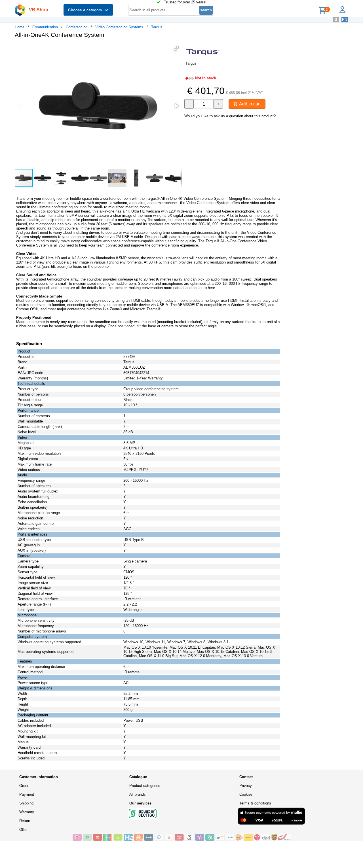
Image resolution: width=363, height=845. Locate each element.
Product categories (144, 786)
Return (24, 821)
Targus (156, 27)
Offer (23, 829)
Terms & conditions (255, 803)
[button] (176, 48)
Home (19, 27)
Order (23, 786)
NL (336, 20)
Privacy (245, 786)
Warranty (26, 812)
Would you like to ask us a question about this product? (230, 116)
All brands (137, 794)
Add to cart (249, 103)
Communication (45, 27)
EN (344, 20)
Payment (26, 794)
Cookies (246, 794)
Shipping (26, 803)
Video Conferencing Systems (119, 27)
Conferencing (76, 27)
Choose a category (86, 10)
